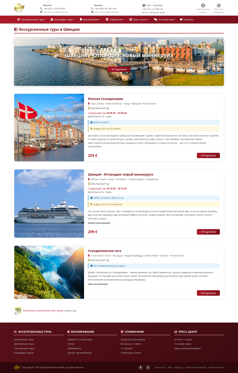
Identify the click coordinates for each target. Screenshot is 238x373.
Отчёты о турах (183, 339)
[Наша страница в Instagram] (148, 367)
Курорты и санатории (80, 339)
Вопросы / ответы (131, 343)
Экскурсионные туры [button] (32, 19)
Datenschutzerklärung (196, 367)
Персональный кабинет (187, 348)
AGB (170, 367)
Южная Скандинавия (105, 99)
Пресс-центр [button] (139, 19)
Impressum (160, 367)
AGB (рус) (178, 367)
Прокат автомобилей (79, 352)
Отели (71, 343)
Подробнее (120, 69)
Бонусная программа (133, 339)
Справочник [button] (115, 19)
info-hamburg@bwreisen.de (107, 12)
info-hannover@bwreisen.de (56, 12)
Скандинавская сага (104, 251)
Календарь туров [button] (63, 19)
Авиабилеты (74, 348)
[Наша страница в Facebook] (140, 367)
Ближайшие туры (24, 339)
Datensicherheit (216, 367)
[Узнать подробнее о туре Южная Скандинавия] (49, 127)
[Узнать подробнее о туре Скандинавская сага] (49, 272)
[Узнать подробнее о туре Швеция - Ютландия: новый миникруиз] (49, 203)
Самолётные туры (24, 348)
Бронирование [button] (90, 19)
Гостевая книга (166, 19)
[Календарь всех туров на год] (18, 310)
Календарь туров (23, 352)
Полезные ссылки (131, 352)
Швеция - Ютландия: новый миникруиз (120, 174)
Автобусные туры (24, 343)
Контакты (188, 19)
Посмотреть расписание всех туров (43, 310)
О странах (126, 348)
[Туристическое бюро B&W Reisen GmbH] (19, 7)
